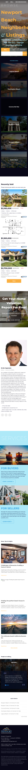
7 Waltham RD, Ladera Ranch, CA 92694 (11, 213)
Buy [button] (7, 2)
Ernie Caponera (6, 368)
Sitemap (17, 752)
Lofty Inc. (9, 748)
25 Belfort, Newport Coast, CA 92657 (10, 273)
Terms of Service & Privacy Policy (8, 751)
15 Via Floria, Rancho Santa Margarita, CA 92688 (13, 243)
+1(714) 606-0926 (6, 405)
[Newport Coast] (14, 124)
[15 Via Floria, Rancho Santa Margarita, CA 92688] (14, 228)
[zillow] (9, 414)
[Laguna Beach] (14, 71)
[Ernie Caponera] (14, 353)
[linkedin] (6, 414)
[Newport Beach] (14, 142)
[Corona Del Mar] (14, 106)
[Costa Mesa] (14, 160)
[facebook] (2, 414)
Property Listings (10, 752)
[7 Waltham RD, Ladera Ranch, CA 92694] (14, 198)
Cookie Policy (19, 751)
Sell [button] (11, 2)
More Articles (14, 647)
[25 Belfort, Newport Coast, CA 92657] (14, 258)
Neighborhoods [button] (21, 2)
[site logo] (7, 734)
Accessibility (22, 752)
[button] (25, 53)
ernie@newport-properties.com (10, 407)
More (14, 281)
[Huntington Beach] (14, 89)
